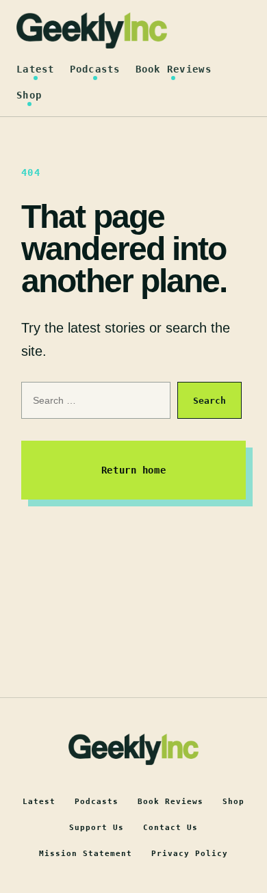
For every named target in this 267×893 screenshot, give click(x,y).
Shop (29, 95)
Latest (35, 69)
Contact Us (170, 827)
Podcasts (95, 69)
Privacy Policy (189, 853)
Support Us (96, 827)
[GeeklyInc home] (91, 30)
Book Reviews (174, 69)
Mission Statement (85, 853)
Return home (133, 470)
